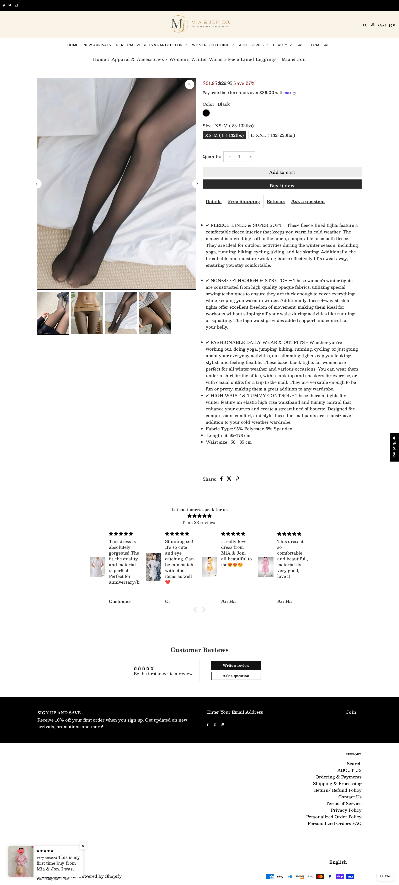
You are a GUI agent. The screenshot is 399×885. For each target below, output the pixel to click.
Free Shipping (244, 201)
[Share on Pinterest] (237, 479)
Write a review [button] (236, 665)
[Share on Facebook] (221, 479)
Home (99, 59)
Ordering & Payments (338, 776)
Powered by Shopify (100, 876)
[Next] (197, 183)
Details (214, 201)
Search (354, 763)
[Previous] (37, 183)
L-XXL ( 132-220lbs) (273, 135)
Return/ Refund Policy (338, 790)
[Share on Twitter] (229, 479)
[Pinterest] (9, 5)
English (338, 861)
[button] (196, 610)
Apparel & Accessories (137, 59)
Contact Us (350, 796)
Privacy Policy (346, 810)
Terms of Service (344, 803)
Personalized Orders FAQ (335, 823)
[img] (199, 515)
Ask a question (308, 201)
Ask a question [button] (236, 676)
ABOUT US (349, 770)
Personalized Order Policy (334, 816)
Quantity (212, 156)
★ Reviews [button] (394, 447)
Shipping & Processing (337, 783)
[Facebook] (3, 5)
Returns (276, 201)
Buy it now (282, 185)
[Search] (365, 24)
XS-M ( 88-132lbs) (224, 135)
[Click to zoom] (189, 84)
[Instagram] (16, 5)
